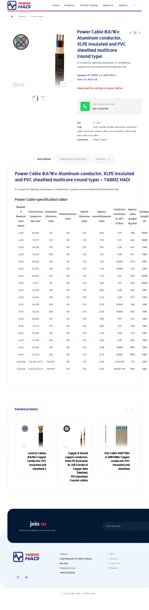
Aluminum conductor (126, 127)
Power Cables (100, 139)
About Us (114, 558)
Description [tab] (44, 158)
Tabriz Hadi (130, 131)
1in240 (102, 127)
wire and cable (90, 135)
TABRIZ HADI (88, 593)
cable (80, 131)
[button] (134, 5)
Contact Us (115, 563)
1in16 (95, 127)
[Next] (132, 409)
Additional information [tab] (73, 158)
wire (79, 135)
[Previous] (126, 409)
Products (114, 568)
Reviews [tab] (103, 158)
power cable (101, 131)
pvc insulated (116, 131)
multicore (89, 131)
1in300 (110, 127)
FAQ (112, 554)
